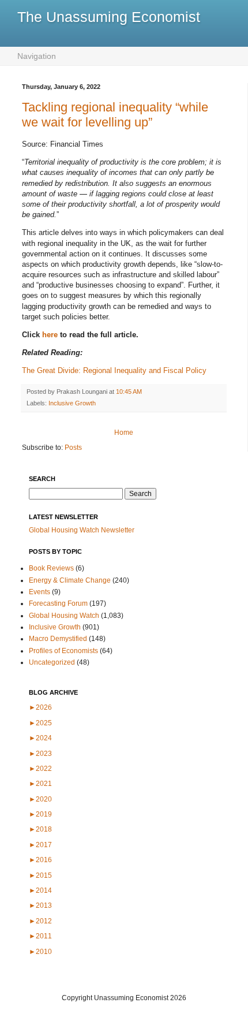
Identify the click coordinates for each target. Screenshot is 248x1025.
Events (39, 592)
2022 (40, 769)
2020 (40, 799)
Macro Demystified (58, 639)
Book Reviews (51, 568)
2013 (40, 905)
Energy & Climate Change (70, 580)
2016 (40, 860)
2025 (40, 723)
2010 (40, 952)
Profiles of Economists (63, 651)
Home (123, 432)
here (51, 334)
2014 (40, 890)
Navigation (36, 56)
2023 (40, 754)
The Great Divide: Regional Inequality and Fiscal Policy (114, 370)
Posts (73, 447)
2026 (40, 707)
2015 (40, 875)
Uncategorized (52, 662)
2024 (40, 738)
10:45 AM (129, 391)
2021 (40, 784)
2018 (40, 829)
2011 (40, 936)
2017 (40, 845)
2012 (40, 921)
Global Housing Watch (64, 616)
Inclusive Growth (72, 403)
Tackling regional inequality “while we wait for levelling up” (115, 114)
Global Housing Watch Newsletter (81, 530)
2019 (40, 814)
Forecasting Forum (58, 603)
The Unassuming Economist (108, 17)
